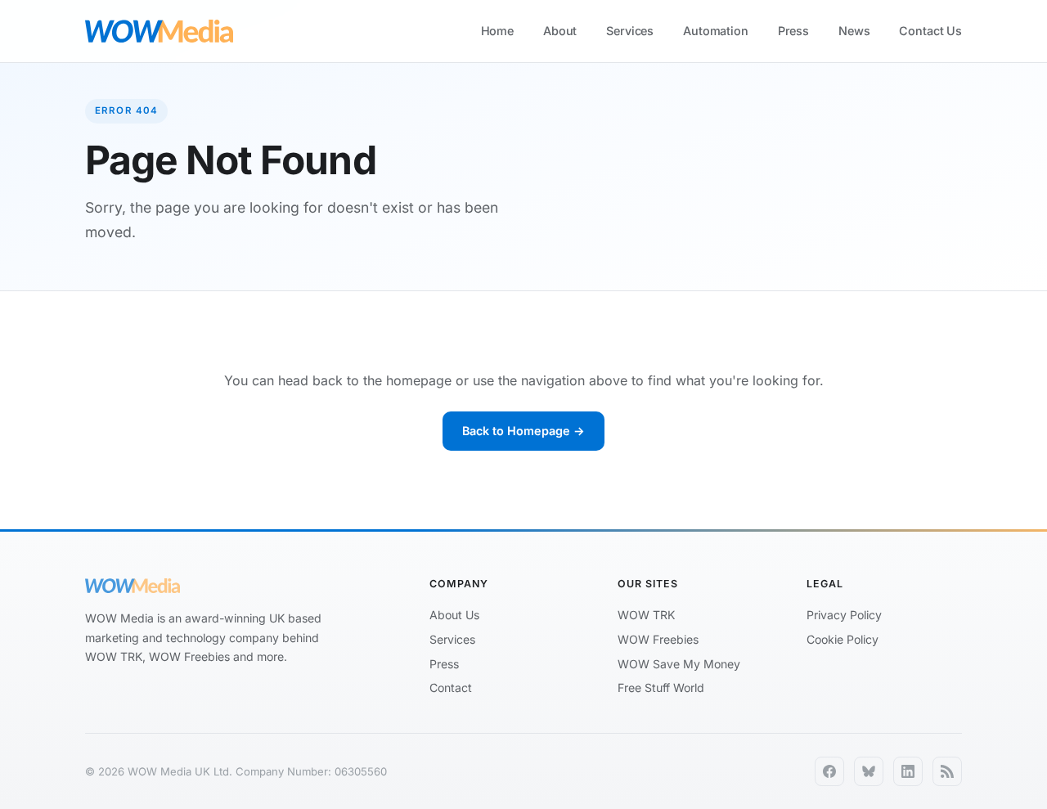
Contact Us (930, 31)
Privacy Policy (844, 615)
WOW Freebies (658, 639)
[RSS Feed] (947, 771)
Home (497, 31)
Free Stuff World (661, 687)
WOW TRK (646, 615)
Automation (715, 31)
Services (630, 31)
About (560, 31)
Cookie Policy (842, 639)
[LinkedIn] (908, 771)
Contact (450, 687)
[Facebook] (829, 771)
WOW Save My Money (679, 664)
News (854, 31)
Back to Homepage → (523, 431)
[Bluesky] (868, 771)
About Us (454, 615)
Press (793, 31)
